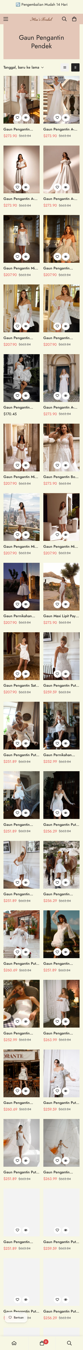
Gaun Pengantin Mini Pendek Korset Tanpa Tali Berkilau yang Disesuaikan (20, 477)
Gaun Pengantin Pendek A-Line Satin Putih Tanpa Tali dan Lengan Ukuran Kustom (19, 407)
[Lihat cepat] (26, 118)
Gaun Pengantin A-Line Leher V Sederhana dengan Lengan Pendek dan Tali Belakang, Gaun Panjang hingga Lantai (61, 407)
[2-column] (75, 67)
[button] (74, 19)
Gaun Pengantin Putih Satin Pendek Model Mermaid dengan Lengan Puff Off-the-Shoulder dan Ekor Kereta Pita (61, 1103)
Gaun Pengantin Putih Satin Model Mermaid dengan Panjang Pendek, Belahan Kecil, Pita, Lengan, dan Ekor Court (21, 1172)
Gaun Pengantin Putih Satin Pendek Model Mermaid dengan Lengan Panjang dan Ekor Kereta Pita (61, 1242)
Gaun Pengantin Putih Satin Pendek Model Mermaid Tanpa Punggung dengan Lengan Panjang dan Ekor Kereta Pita (21, 1311)
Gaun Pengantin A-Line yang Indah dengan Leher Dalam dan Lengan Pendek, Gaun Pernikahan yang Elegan (20, 199)
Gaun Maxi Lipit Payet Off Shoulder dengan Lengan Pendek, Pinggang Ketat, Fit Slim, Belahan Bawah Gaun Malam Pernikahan (61, 616)
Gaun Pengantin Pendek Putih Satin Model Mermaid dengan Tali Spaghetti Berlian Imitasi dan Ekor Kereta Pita (20, 1033)
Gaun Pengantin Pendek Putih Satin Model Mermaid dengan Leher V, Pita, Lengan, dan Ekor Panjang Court (61, 963)
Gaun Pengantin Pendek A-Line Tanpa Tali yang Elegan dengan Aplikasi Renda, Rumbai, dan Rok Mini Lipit (20, 338)
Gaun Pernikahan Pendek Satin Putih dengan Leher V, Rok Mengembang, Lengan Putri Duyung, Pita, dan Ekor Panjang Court (61, 755)
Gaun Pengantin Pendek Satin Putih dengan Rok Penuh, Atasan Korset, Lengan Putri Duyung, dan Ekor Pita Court (21, 1242)
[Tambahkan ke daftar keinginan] (17, 118)
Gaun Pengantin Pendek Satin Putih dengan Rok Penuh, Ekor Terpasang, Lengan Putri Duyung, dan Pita (61, 1033)
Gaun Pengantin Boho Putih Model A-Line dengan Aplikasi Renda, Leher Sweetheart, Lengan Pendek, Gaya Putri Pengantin (61, 477)
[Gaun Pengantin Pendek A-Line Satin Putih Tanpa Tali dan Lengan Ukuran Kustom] (21, 378)
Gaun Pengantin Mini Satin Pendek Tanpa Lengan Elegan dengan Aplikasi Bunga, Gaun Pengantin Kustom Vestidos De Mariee (20, 546)
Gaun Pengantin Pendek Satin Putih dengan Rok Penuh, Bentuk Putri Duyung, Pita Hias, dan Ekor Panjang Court (20, 1103)
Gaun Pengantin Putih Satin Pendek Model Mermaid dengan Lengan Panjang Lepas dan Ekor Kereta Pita (61, 685)
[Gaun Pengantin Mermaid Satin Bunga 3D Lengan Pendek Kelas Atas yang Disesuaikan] (21, 100)
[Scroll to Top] (74, 1325)
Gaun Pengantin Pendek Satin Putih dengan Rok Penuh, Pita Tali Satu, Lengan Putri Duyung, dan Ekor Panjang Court (20, 894)
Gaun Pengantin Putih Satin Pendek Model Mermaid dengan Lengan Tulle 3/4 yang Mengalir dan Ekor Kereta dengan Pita (21, 963)
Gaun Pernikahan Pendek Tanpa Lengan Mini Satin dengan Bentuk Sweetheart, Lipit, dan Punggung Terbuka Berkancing (21, 616)
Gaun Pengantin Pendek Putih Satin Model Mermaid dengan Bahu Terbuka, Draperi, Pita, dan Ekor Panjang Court (18, 824)
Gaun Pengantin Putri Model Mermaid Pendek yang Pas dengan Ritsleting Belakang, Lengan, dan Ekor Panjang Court (60, 1311)
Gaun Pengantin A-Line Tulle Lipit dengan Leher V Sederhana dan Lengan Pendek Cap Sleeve (59, 129)
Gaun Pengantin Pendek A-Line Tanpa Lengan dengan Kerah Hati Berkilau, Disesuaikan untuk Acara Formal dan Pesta (61, 268)
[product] (14, 1343)
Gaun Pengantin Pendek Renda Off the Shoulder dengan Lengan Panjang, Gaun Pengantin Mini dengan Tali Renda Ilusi (60, 338)
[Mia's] (41, 19)
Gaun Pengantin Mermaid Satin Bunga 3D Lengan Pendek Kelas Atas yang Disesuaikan (20, 129)
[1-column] (65, 67)
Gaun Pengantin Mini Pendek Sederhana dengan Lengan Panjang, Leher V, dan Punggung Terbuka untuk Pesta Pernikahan (61, 546)
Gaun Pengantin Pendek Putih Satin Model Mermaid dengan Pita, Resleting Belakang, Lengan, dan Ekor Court (59, 1172)
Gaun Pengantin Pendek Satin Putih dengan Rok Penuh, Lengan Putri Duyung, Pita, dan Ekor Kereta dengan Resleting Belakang (61, 894)
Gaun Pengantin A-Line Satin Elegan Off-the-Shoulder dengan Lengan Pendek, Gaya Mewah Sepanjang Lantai (61, 199)
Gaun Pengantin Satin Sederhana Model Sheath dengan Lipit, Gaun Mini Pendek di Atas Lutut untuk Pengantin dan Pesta (21, 685)
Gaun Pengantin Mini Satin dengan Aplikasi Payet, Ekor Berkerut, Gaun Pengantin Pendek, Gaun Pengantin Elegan (21, 268)
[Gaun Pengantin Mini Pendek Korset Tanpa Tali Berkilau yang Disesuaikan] (21, 447)
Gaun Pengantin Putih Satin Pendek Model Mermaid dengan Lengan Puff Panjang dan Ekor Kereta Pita (21, 755)
